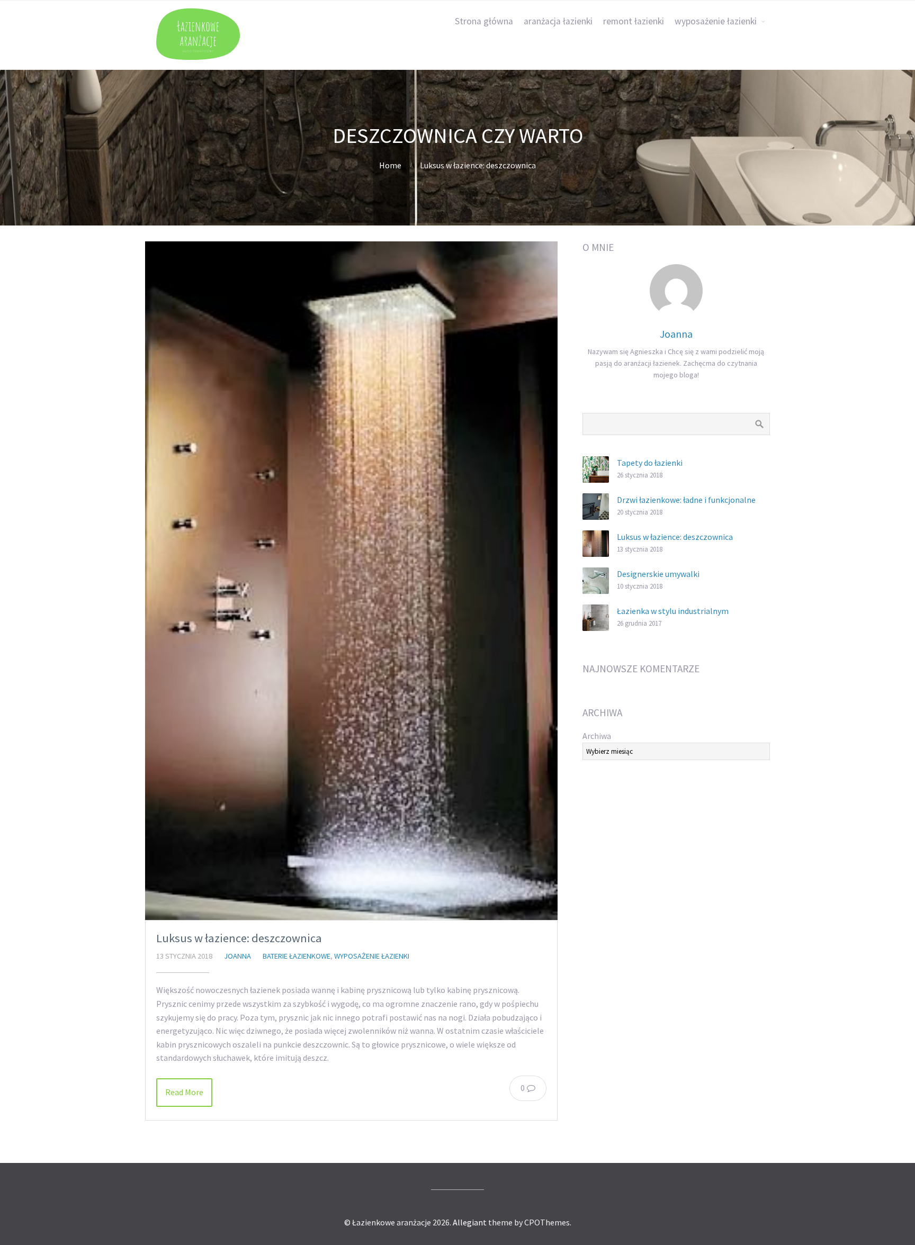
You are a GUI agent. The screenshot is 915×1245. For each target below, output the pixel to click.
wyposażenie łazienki (716, 21)
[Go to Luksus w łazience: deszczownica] (351, 580)
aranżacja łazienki (558, 21)
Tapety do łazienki (650, 462)
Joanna (237, 956)
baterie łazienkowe (296, 956)
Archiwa (596, 735)
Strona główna (484, 21)
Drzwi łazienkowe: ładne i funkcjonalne (686, 499)
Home (390, 165)
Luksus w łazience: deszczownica (239, 938)
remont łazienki (633, 21)
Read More (184, 1092)
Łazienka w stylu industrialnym (673, 611)
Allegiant (470, 1222)
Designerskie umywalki (658, 574)
